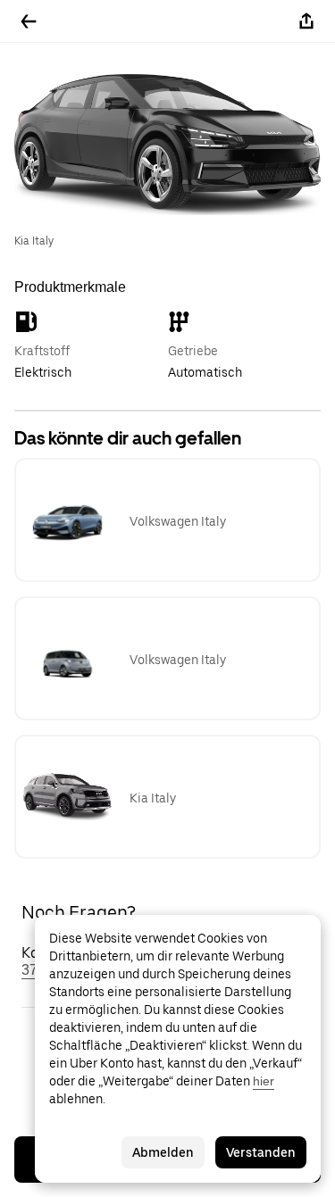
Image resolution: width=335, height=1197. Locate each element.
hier (263, 1081)
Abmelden (163, 1152)
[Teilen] (306, 21)
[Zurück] (28, 21)
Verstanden (261, 1152)
